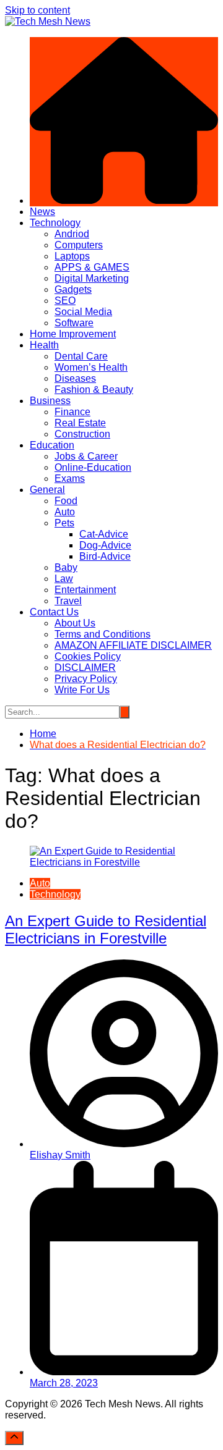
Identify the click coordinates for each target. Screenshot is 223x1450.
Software (74, 323)
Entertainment (85, 589)
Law (64, 578)
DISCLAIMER (85, 667)
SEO (65, 300)
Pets (64, 523)
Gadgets (73, 289)
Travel (68, 601)
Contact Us (54, 612)
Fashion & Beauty (94, 389)
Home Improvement (73, 334)
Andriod (72, 234)
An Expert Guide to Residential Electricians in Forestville (105, 929)
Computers (79, 245)
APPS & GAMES (92, 267)
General (47, 489)
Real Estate (80, 423)
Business (50, 400)
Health (44, 345)
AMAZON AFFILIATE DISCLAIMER (133, 645)
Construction (82, 434)
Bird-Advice (105, 556)
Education (52, 445)
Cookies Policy (88, 656)
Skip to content (37, 10)
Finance (72, 412)
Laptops (72, 256)
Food (66, 500)
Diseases (75, 378)
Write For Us (82, 690)
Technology (55, 222)
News (42, 211)
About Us (75, 623)
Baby (66, 567)
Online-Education (93, 467)
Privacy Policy (86, 678)
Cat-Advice (103, 534)
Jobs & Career (86, 456)
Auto (65, 512)
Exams (70, 478)
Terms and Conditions (103, 634)
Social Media (83, 311)
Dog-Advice (105, 545)
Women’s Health (91, 367)
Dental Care (81, 356)
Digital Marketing (92, 278)
